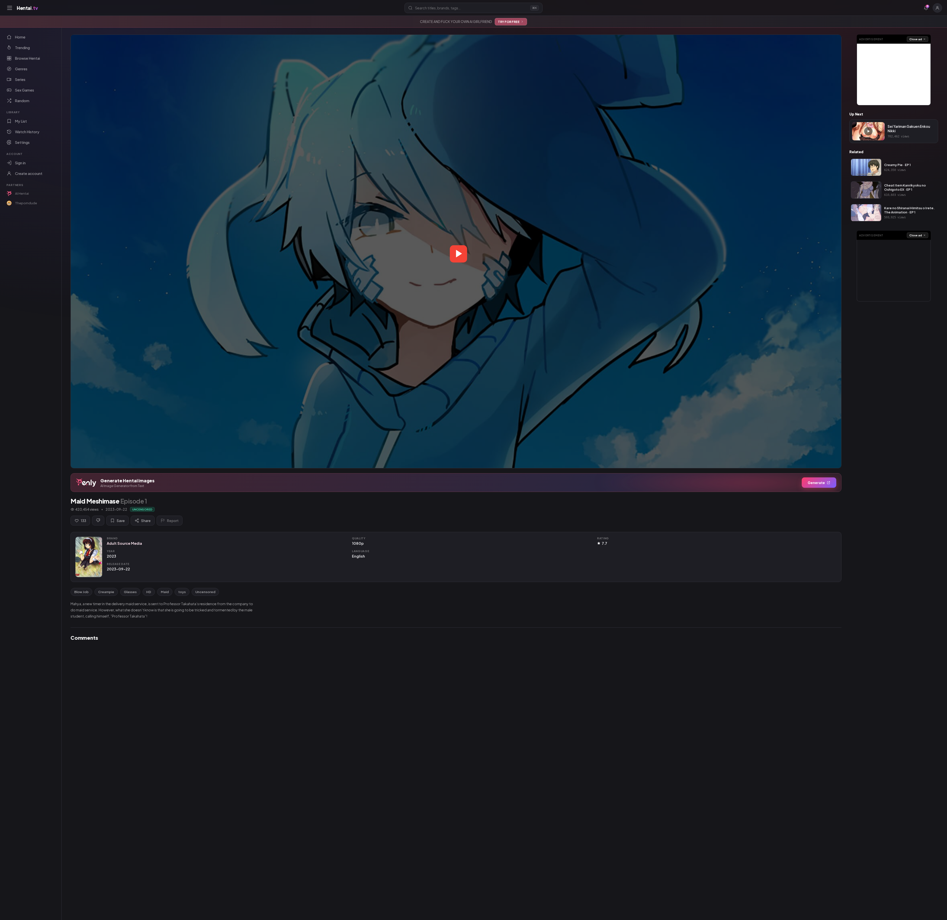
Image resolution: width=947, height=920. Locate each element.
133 (83, 521)
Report (173, 521)
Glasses (130, 592)
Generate (816, 482)
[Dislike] (98, 521)
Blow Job (81, 592)
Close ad (915, 39)
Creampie (106, 592)
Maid (165, 592)
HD (148, 592)
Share (146, 521)
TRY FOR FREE (509, 22)
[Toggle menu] (9, 8)
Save (121, 521)
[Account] (937, 8)
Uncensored (205, 592)
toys (182, 592)
